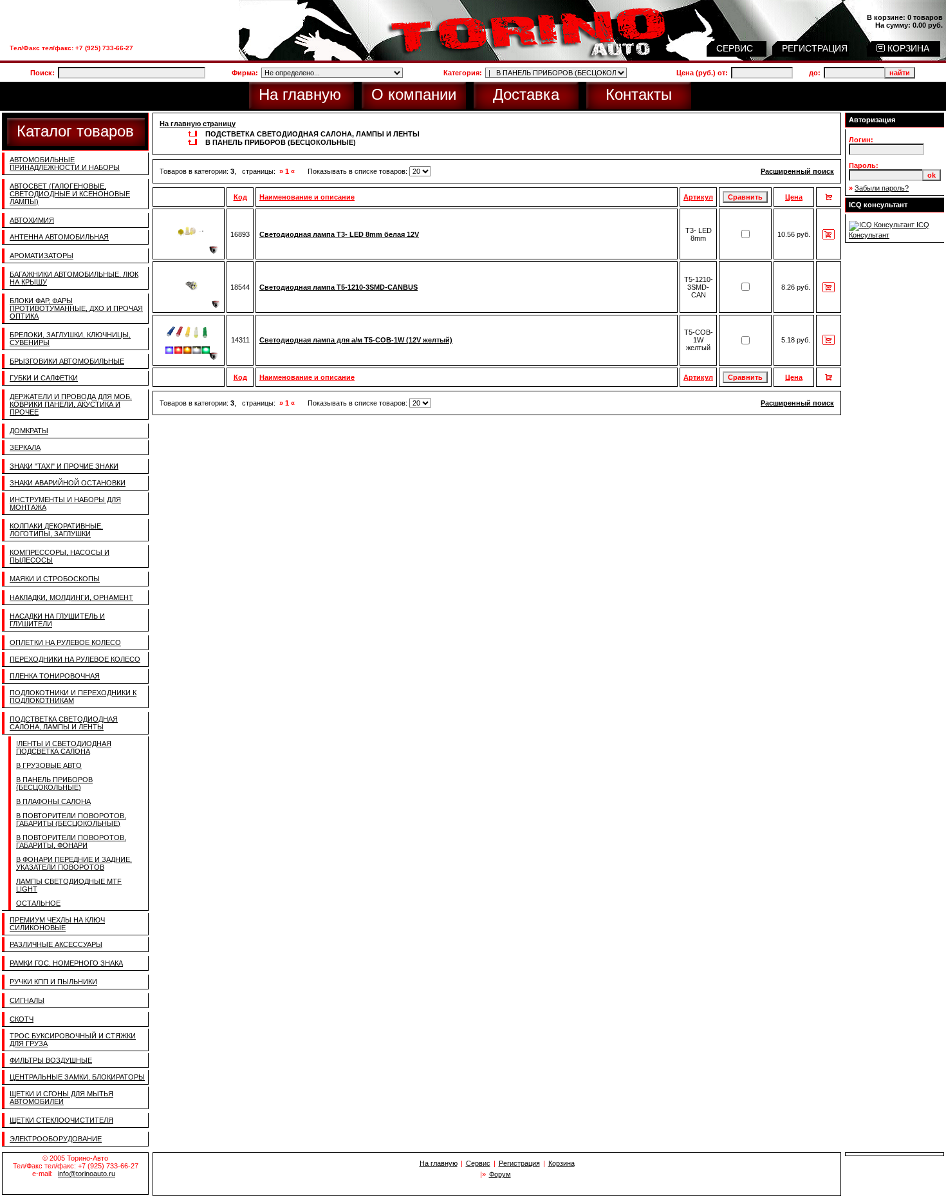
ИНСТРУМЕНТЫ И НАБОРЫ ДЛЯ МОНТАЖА (65, 503)
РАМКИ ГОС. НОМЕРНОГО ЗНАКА (66, 963)
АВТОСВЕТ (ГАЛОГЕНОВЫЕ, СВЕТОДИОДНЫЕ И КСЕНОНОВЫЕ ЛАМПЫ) (70, 193)
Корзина (561, 1163)
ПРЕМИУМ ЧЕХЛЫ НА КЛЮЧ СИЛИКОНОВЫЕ (57, 923)
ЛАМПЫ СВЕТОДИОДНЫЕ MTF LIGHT (69, 885)
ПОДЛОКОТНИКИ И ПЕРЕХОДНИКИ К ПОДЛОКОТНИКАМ (73, 696)
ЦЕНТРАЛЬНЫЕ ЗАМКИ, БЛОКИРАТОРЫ (77, 1077)
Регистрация (519, 1163)
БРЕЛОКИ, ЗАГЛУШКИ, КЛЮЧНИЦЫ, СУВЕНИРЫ (70, 338)
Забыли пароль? (882, 188)
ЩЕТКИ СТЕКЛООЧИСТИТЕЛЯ (61, 1120)
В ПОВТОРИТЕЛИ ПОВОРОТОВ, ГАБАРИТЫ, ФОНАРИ (71, 841)
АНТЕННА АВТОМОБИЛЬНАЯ (59, 237)
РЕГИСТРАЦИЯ (816, 48)
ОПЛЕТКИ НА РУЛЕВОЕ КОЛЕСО (65, 642)
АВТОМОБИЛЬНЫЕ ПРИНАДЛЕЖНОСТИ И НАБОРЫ (65, 163)
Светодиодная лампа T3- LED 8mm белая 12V (339, 234)
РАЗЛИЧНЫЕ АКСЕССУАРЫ (56, 944)
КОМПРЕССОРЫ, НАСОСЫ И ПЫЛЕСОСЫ (59, 556)
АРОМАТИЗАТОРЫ (41, 255)
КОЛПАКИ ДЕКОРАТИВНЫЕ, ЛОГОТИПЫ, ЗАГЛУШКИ (56, 530)
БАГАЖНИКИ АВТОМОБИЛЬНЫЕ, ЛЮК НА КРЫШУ (74, 278)
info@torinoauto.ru (86, 1173)
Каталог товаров (75, 131)
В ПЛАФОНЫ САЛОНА (53, 801)
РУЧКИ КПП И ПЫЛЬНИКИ (53, 982)
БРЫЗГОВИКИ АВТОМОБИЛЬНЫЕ (67, 361)
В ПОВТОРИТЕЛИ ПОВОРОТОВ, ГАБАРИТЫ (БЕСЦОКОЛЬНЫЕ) (71, 819)
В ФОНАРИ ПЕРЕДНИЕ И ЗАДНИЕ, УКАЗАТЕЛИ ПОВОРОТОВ (74, 863)
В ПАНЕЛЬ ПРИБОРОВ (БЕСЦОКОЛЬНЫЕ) (54, 783)
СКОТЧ (21, 1019)
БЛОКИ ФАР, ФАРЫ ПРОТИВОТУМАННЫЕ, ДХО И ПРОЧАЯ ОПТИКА (76, 308)
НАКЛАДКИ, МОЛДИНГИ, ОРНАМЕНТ (71, 597)
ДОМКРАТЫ (29, 431)
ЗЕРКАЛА (25, 447)
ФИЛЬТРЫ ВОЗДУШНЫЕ (51, 1060)
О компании (413, 94)
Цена (793, 197)
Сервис (478, 1163)
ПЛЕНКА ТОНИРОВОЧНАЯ (55, 676)
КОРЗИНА (907, 48)
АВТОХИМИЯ (32, 220)
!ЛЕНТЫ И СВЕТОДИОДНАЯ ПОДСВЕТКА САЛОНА (63, 747)
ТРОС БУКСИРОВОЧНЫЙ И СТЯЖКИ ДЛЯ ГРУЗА (73, 1039)
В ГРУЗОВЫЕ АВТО (49, 765)
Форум (500, 1174)
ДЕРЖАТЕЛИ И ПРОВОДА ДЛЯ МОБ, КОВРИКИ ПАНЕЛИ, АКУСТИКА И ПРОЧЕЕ (71, 404)
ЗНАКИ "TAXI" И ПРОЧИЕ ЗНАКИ (64, 466)
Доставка (526, 94)
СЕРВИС (736, 48)
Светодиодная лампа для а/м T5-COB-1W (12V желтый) (355, 340)
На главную (300, 94)
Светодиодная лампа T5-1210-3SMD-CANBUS (338, 287)
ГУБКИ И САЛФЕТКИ (44, 378)
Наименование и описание (307, 197)
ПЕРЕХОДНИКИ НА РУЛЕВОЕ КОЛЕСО (75, 659)
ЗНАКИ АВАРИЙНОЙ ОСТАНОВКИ (67, 483)
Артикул (698, 197)
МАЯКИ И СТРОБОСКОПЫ (55, 579)
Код (240, 197)
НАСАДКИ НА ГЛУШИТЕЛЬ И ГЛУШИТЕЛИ (57, 620)
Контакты (639, 94)
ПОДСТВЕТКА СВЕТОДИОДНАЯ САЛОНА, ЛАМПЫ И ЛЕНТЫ (64, 723)
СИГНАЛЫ (27, 1000)
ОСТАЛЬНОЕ (38, 903)
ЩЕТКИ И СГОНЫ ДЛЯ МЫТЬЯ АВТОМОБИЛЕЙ (61, 1097)
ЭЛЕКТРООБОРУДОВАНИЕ (56, 1139)
